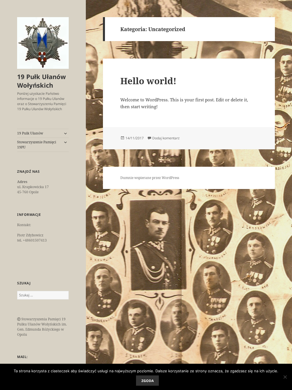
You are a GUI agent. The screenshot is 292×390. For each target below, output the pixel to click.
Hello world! (148, 81)
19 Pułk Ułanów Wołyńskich (41, 80)
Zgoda (147, 380)
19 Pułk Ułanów (30, 133)
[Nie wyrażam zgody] (285, 377)
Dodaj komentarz (166, 138)
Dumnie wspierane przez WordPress (149, 177)
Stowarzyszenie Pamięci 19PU (36, 145)
